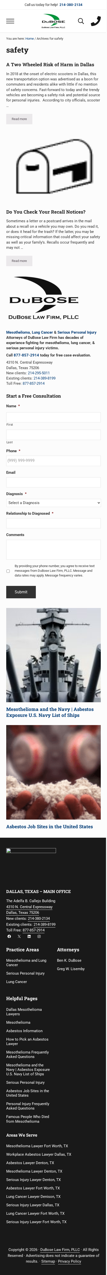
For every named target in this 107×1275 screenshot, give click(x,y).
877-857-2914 (26, 355)
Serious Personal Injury (77, 332)
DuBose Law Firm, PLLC (60, 1249)
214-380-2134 (39, 918)
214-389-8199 (44, 378)
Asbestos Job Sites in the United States (49, 826)
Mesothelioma (18, 332)
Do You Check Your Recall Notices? (45, 212)
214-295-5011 (39, 373)
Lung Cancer (42, 332)
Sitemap (48, 1261)
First (9, 424)
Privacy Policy (69, 1261)
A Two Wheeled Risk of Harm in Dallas (50, 64)
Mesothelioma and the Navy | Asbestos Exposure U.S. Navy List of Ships (50, 712)
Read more (22, 120)
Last (9, 442)
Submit (21, 592)
